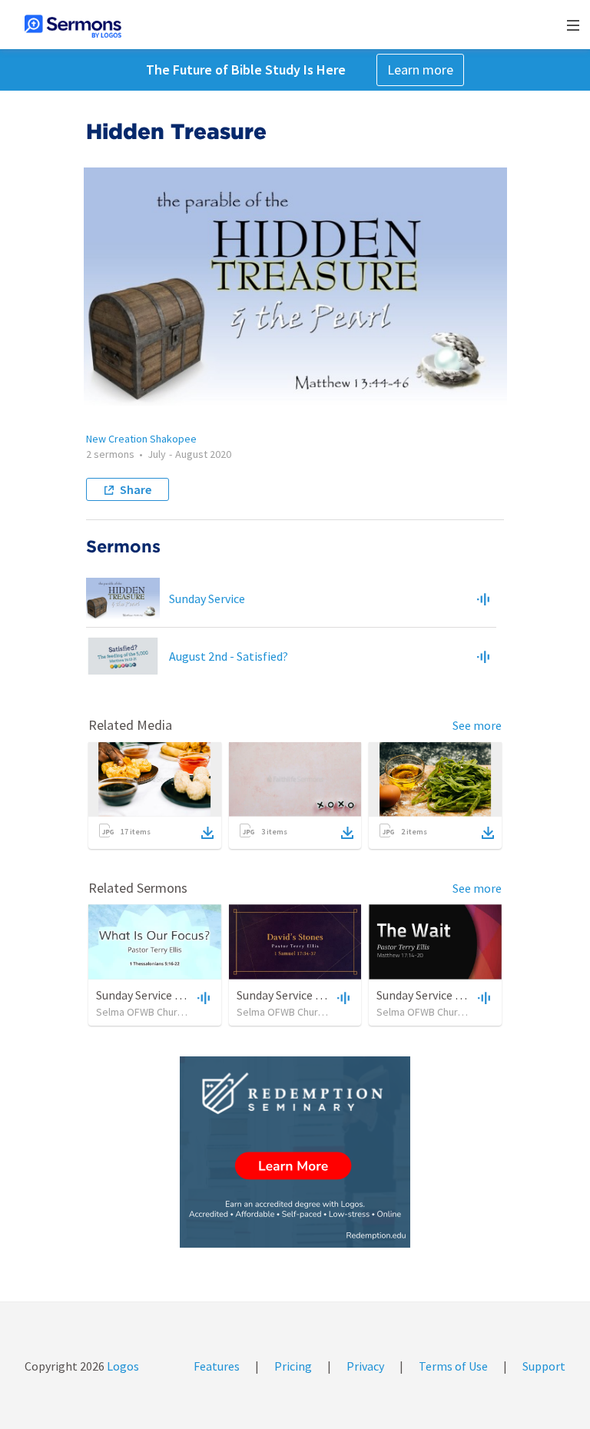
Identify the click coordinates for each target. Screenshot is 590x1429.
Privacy (365, 1366)
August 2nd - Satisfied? (228, 656)
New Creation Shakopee (141, 439)
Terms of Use (453, 1366)
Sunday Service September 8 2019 (462, 995)
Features (217, 1366)
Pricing (293, 1366)
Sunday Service (207, 598)
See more (477, 725)
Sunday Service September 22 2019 (326, 995)
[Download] (207, 833)
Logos (121, 1366)
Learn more (420, 69)
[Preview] (483, 598)
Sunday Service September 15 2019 (185, 995)
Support (543, 1366)
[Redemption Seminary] (295, 1152)
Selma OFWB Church (142, 1012)
